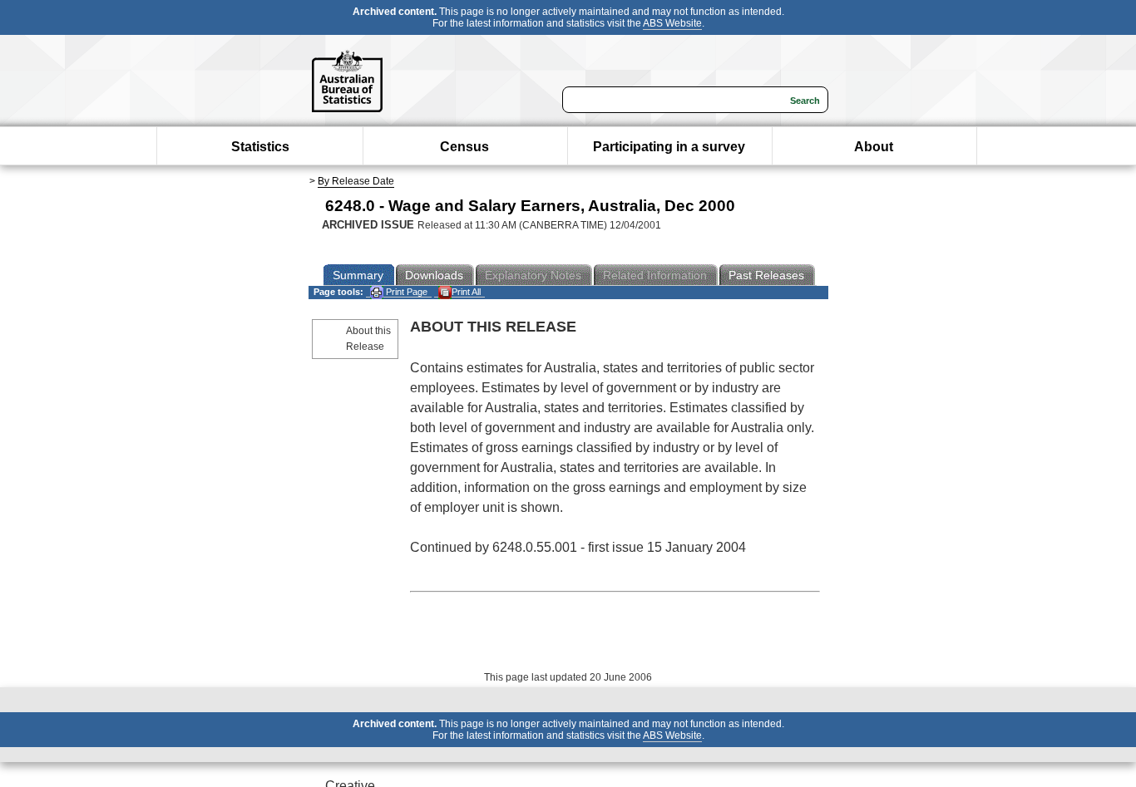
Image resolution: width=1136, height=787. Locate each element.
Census (464, 147)
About (873, 147)
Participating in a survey (669, 147)
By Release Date (356, 181)
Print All (466, 292)
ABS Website (672, 23)
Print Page (405, 292)
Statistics (260, 147)
